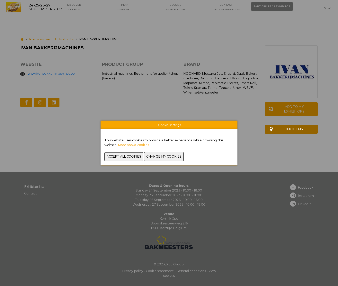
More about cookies (133, 145)
